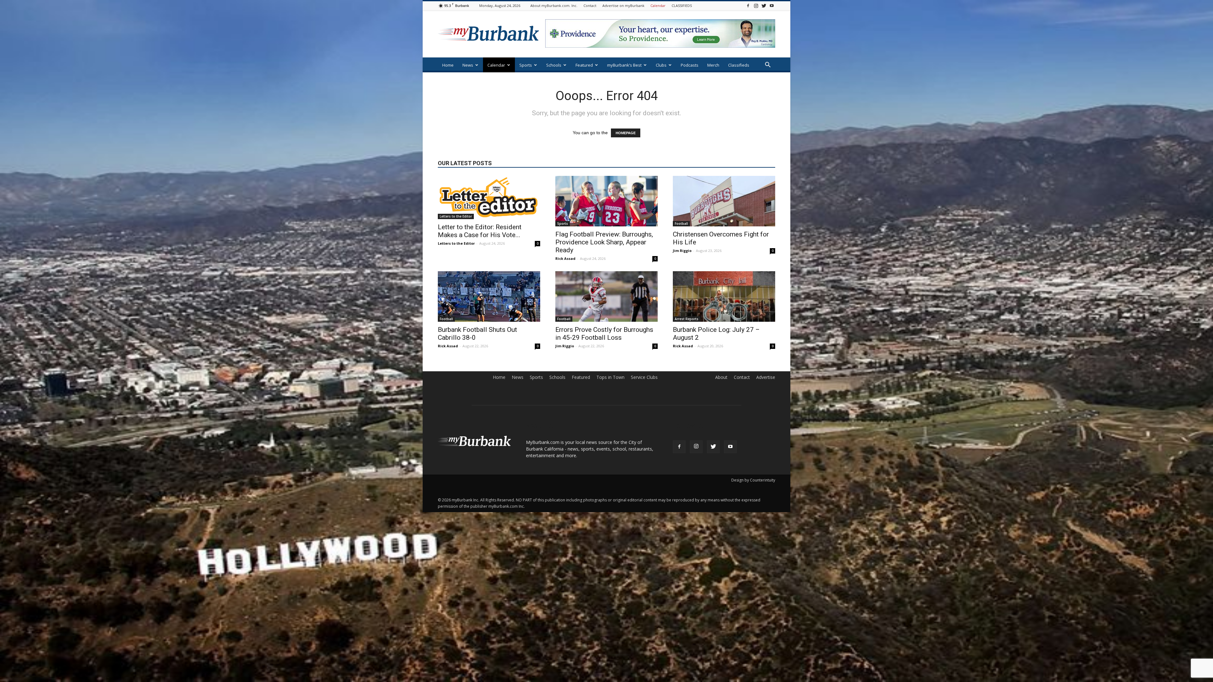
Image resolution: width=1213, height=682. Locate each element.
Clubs (661, 65)
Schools (553, 65)
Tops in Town (610, 377)
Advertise (765, 377)
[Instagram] (755, 5)
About (721, 377)
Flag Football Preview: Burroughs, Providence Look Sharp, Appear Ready (604, 242)
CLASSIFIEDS (682, 5)
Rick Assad (565, 258)
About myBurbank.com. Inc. (553, 5)
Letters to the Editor (456, 216)
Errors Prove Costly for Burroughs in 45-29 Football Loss (604, 333)
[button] (767, 66)
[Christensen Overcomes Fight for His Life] (724, 201)
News (467, 65)
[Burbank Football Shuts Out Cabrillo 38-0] (489, 296)
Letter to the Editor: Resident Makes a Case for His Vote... (480, 231)
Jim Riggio (682, 250)
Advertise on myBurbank (623, 5)
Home (448, 65)
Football (681, 223)
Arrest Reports (686, 319)
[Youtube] (771, 5)
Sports (525, 65)
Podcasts (689, 65)
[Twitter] (763, 5)
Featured (584, 65)
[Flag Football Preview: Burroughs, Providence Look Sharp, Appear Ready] (606, 201)
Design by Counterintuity (753, 480)
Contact (589, 5)
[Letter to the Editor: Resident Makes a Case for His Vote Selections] (489, 197)
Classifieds (738, 65)
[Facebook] (748, 5)
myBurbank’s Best (624, 65)
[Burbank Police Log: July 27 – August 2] (724, 296)
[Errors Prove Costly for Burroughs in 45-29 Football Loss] (606, 296)
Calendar (658, 5)
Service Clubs (644, 377)
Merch (713, 65)
